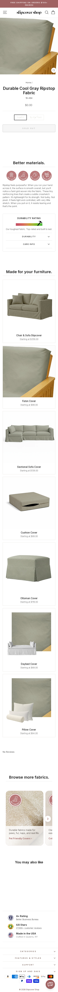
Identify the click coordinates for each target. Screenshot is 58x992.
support (28, 965)
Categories (28, 951)
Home (28, 82)
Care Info (29, 244)
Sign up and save (28, 971)
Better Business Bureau (27, 919)
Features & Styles (28, 958)
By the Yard (35, 117)
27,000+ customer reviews (29, 928)
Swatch (20, 117)
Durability (29, 236)
